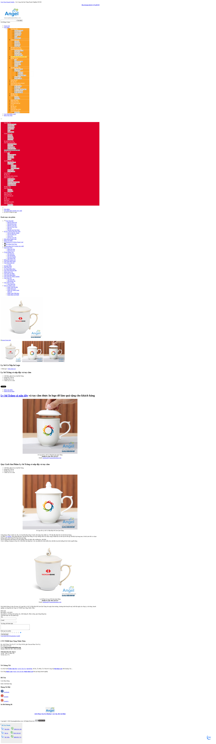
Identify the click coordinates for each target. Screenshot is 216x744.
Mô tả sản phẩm (8, 390)
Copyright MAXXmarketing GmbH (10, 636)
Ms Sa (6, 733)
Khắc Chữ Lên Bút (18, 671)
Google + (6, 701)
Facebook (6, 692)
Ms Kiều (6, 729)
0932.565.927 (20, 120)
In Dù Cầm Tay (22, 668)
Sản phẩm (7, 209)
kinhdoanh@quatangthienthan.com (52, 458)
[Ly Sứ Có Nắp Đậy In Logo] (50, 529)
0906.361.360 (12, 120)
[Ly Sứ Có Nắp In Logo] (11, 351)
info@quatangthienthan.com (12, 647)
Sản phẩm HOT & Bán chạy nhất (13, 210)
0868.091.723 (17, 737)
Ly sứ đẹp (8, 536)
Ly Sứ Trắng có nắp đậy (14, 395)
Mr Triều (6, 737)
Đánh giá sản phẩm (9, 391)
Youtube (6, 696)
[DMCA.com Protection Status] (40, 721)
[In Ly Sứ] (50, 597)
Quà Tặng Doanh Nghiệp (7, 2)
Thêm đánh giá (12, 369)
